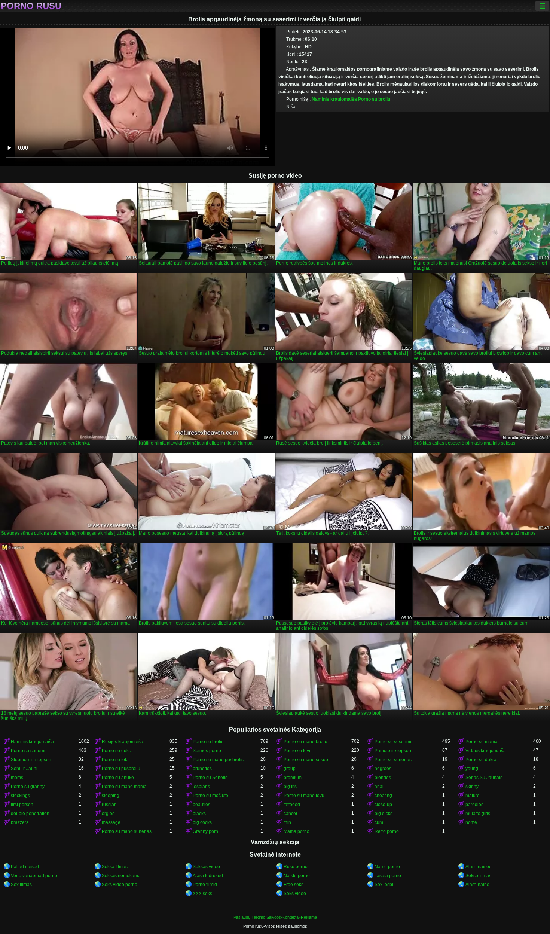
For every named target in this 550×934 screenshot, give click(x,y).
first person (22, 804)
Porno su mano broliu (305, 741)
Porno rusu (31, 6)
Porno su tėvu (298, 750)
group (290, 768)
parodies (474, 804)
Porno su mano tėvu (304, 795)
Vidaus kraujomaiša (485, 750)
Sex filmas (21, 884)
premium (293, 777)
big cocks (202, 822)
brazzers (19, 822)
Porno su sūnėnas (393, 759)
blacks (199, 813)
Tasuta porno (388, 875)
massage (111, 822)
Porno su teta (115, 759)
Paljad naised (25, 866)
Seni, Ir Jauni (24, 768)
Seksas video (206, 866)
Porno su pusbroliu (121, 768)
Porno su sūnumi (28, 750)
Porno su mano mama (124, 786)
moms (17, 777)
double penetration (30, 813)
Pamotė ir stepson (393, 750)
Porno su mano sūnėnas (127, 831)
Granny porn (205, 831)
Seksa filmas (115, 866)
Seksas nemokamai (122, 875)
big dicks (383, 813)
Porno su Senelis (210, 777)
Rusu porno (296, 866)
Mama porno (296, 831)
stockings (20, 795)
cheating (383, 795)
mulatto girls (477, 813)
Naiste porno (297, 875)
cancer (290, 813)
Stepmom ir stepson (31, 759)
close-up (383, 804)
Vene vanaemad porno (34, 875)
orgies (108, 813)
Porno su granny (28, 786)
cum (379, 822)
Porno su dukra (117, 750)
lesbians (201, 786)
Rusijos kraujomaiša (122, 741)
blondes (383, 777)
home (471, 822)
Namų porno (387, 866)
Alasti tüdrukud (208, 875)
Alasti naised (478, 866)
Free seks (293, 884)
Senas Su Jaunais (483, 777)
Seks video (295, 893)
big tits (290, 786)
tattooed (292, 804)
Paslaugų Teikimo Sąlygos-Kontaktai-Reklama (275, 917)
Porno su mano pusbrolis (218, 759)
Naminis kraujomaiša (334, 99)
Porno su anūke (118, 777)
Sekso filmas (478, 875)
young (471, 768)
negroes (383, 768)
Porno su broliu (374, 99)
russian (109, 804)
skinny (472, 786)
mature (472, 795)
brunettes (202, 768)
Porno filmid (205, 884)
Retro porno (387, 831)
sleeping (110, 795)
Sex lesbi (384, 884)
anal (379, 786)
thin (287, 822)
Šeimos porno (207, 750)
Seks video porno (119, 884)
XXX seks (202, 893)
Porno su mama (481, 741)
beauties (201, 804)
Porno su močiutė (210, 795)
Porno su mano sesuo (306, 759)
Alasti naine (477, 884)
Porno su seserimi (393, 741)
